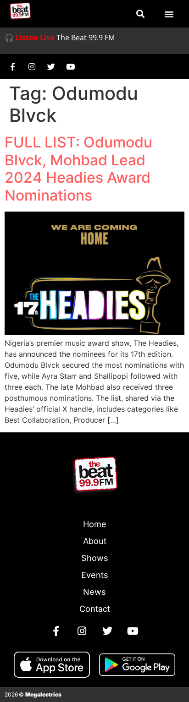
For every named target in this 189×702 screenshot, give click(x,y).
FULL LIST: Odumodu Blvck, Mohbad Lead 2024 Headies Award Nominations (78, 168)
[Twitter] (51, 66)
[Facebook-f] (12, 66)
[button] (140, 14)
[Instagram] (31, 66)
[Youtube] (70, 66)
